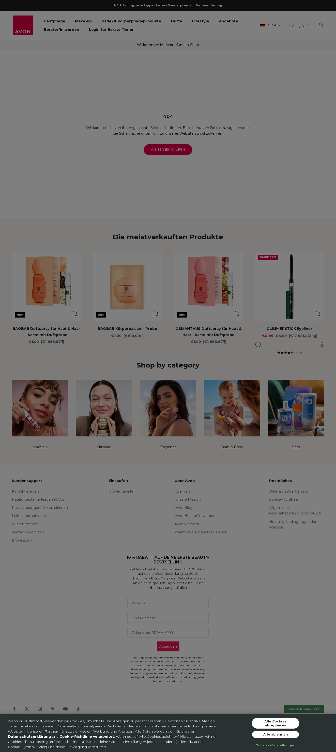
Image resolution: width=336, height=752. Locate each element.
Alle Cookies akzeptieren (275, 723)
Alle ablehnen (275, 734)
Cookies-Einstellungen (276, 745)
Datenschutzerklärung (29, 736)
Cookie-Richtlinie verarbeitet (87, 736)
